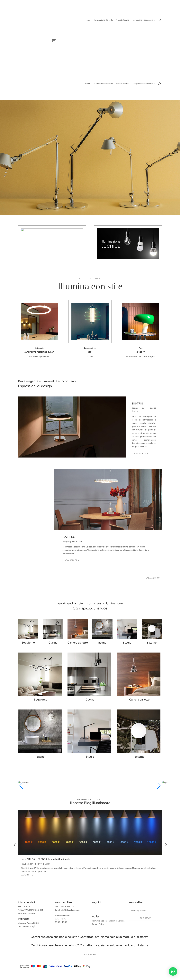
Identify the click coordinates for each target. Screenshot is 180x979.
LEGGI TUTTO (27, 875)
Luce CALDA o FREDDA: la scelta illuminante (45, 859)
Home (87, 20)
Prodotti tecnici (122, 20)
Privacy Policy (98, 924)
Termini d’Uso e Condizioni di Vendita (108, 921)
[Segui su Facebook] (94, 909)
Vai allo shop (153, 578)
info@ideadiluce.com (70, 910)
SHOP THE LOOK (42, 864)
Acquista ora (141, 453)
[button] (173, 971)
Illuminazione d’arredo (103, 20)
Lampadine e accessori (142, 20)
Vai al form (90, 954)
